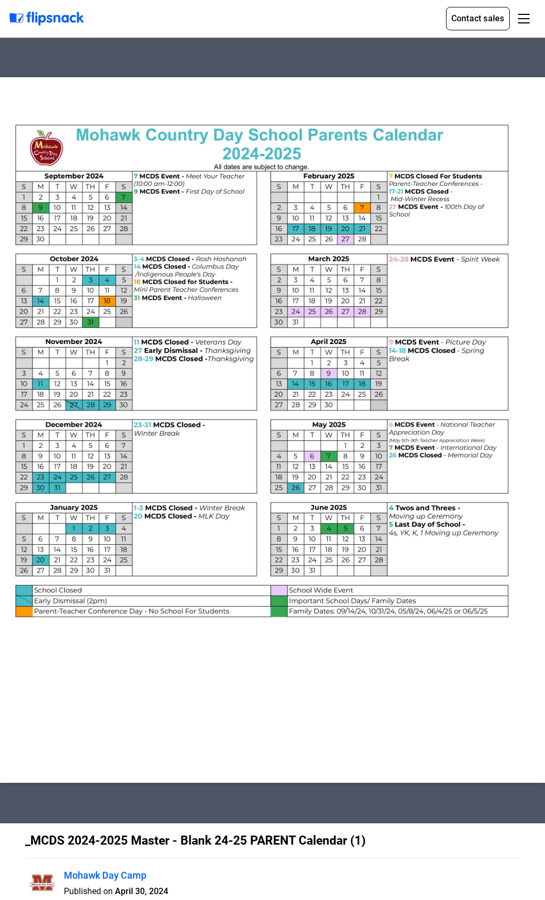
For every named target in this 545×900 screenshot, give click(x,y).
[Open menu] (523, 18)
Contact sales (478, 18)
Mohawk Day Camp (105, 875)
